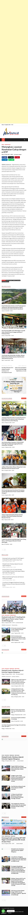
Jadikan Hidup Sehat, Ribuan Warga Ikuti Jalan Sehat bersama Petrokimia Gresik (14, 467)
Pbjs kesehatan (5, 281)
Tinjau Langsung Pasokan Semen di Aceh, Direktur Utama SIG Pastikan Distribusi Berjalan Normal (12, 516)
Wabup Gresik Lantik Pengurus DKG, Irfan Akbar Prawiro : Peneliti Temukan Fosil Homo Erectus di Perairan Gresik (18, 681)
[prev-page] (3, 550)
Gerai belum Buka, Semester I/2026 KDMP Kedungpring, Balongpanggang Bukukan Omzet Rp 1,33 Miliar (13, 444)
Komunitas (7, 668)
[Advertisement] (14, 62)
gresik (14, 280)
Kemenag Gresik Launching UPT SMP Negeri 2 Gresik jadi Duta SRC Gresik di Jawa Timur (13, 839)
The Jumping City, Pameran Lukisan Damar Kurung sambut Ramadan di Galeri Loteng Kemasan (18, 805)
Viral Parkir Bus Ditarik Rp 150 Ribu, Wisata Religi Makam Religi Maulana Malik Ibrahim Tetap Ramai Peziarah (13, 357)
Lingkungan (7, 615)
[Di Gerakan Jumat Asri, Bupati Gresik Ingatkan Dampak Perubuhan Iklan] (6, 628)
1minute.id (12, 908)
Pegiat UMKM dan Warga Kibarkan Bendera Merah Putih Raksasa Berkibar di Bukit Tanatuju (18, 768)
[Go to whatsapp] (3, 911)
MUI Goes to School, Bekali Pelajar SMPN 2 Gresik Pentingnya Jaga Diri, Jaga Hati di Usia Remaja (18, 892)
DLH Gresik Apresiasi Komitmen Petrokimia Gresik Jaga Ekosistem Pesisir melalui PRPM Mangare (13, 491)
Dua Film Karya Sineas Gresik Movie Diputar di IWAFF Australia (18, 788)
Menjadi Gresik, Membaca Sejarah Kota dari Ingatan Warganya (17, 850)
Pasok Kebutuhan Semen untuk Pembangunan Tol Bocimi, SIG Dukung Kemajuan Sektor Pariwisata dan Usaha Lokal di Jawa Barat (14, 307)
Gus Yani (18, 280)
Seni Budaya (17, 668)
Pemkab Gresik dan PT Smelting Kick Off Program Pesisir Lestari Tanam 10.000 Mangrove (13, 619)
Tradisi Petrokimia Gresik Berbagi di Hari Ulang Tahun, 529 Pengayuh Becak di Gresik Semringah (14, 541)
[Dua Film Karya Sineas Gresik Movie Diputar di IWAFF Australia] (6, 786)
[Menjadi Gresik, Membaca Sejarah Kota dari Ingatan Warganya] (14, 659)
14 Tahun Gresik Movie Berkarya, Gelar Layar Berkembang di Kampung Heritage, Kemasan (17, 796)
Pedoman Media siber (19, 911)
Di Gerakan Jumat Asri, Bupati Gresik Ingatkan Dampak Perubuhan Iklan (18, 629)
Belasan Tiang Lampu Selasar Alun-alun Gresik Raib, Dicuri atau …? (18, 711)
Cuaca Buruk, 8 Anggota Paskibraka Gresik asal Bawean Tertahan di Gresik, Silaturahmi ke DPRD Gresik (13, 584)
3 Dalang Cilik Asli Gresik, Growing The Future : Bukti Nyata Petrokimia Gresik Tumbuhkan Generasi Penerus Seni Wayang (14, 419)
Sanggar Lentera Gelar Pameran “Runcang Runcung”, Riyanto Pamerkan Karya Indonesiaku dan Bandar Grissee (18, 778)
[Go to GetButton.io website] (3, 913)
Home (3, 615)
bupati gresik (9, 280)
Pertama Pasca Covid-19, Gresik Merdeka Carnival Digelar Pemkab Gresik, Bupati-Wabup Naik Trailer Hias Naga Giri (13, 571)
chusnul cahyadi (18, 154)
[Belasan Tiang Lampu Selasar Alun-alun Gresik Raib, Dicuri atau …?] (6, 709)
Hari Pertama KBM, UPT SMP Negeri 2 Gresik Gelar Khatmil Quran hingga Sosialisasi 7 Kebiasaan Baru (13, 332)
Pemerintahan (7, 144)
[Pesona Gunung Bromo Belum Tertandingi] (6, 717)
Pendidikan (12, 668)
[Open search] (25, 139)
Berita (3, 144)
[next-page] (5, 550)
